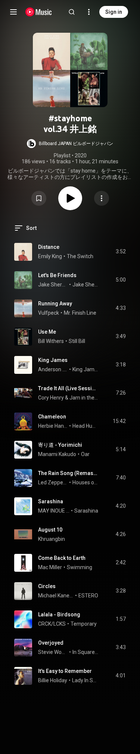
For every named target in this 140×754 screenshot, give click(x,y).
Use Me (47, 332)
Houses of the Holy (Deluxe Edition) (85, 482)
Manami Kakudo (57, 454)
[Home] (38, 11)
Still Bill (77, 341)
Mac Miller (50, 567)
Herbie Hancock (53, 426)
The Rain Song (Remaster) (68, 473)
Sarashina (50, 501)
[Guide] (13, 11)
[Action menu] (101, 198)
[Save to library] (38, 198)
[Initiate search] (72, 12)
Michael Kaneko (56, 596)
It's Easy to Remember (65, 671)
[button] (70, 144)
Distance (48, 247)
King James (53, 360)
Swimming (79, 567)
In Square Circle (85, 652)
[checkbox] (120, 251)
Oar (85, 454)
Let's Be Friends (57, 275)
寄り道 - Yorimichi (60, 445)
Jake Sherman (53, 285)
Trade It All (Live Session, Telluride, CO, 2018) (68, 388)
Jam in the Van (84, 398)
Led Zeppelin (53, 482)
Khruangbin (51, 539)
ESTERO (88, 596)
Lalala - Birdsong (59, 614)
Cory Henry (51, 398)
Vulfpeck (48, 313)
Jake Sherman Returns (85, 285)
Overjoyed (50, 643)
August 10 (50, 530)
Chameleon (52, 417)
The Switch (80, 256)
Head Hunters (85, 426)
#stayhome (70, 118)
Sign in (113, 12)
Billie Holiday (52, 680)
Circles (47, 586)
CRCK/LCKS (52, 624)
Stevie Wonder (53, 652)
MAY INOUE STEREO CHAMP (54, 511)
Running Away (55, 304)
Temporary (84, 624)
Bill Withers (51, 341)
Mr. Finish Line (80, 313)
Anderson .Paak (53, 369)
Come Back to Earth (61, 558)
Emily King (50, 256)
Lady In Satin (85, 680)
